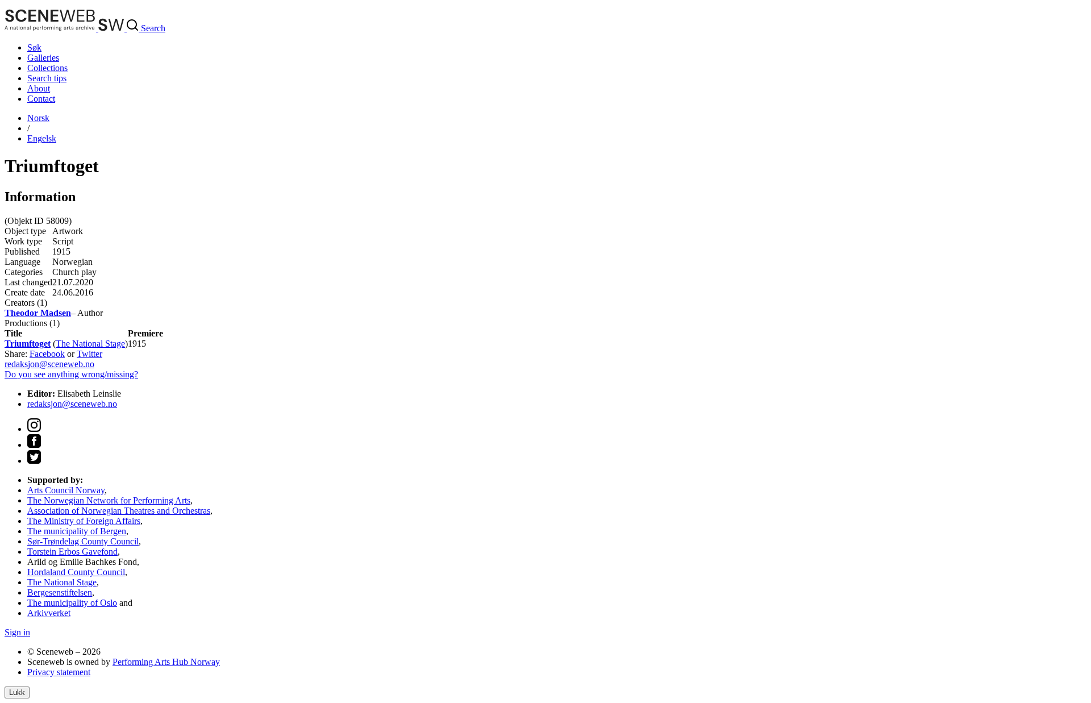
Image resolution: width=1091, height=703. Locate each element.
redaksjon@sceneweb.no (49, 364)
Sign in (17, 632)
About (38, 88)
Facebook (47, 354)
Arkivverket (48, 613)
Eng (41, 138)
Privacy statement (58, 672)
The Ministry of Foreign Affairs (83, 521)
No (38, 118)
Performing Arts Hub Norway (166, 662)
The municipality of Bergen (76, 531)
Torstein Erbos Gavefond (72, 551)
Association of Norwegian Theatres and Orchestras (118, 510)
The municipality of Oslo (72, 603)
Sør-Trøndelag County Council (83, 541)
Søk (34, 47)
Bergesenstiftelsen (59, 592)
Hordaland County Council (76, 572)
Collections (47, 68)
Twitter (89, 354)
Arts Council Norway (66, 490)
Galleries (43, 58)
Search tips (46, 78)
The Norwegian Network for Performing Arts (108, 500)
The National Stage (90, 343)
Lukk (17, 692)
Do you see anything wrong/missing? (71, 374)
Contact (41, 98)
